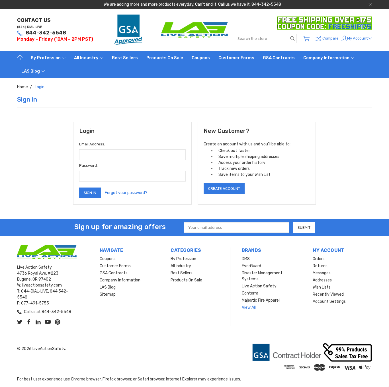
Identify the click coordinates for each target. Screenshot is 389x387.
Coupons (201, 57)
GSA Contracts (279, 57)
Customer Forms (236, 57)
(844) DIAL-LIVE (29, 27)
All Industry (86, 57)
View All (249, 307)
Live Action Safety (259, 286)
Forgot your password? (126, 192)
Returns (320, 266)
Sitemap (108, 294)
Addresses (322, 280)
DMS (246, 258)
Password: (88, 165)
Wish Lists (322, 287)
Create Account (224, 188)
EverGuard (251, 266)
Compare (330, 38)
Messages (322, 273)
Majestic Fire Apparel (261, 300)
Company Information (326, 57)
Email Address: (92, 144)
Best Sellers (125, 57)
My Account (357, 38)
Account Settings (329, 301)
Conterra (250, 293)
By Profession (46, 57)
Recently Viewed (328, 294)
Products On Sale (164, 57)
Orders (319, 258)
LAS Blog (31, 71)
